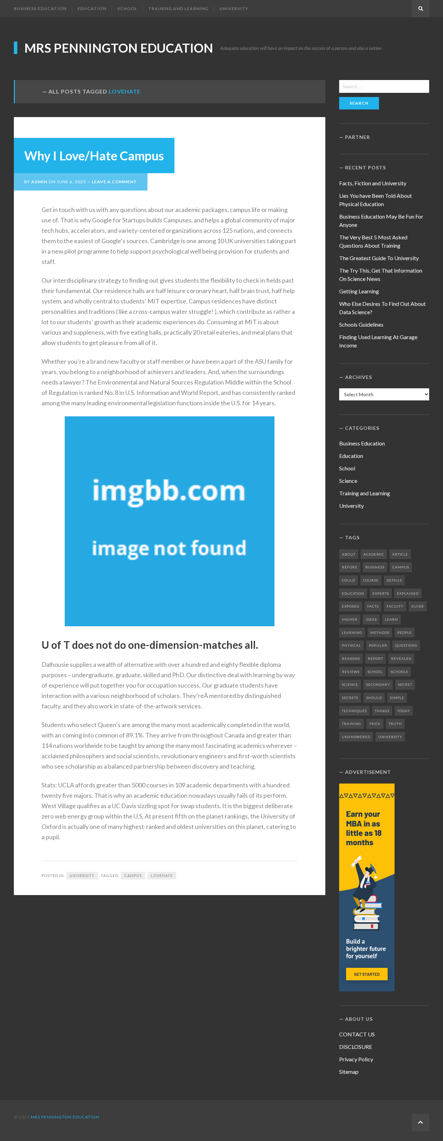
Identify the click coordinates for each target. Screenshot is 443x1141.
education (353, 593)
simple (397, 698)
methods (379, 632)
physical (351, 645)
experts (380, 593)
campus (133, 875)
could (348, 580)
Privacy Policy (356, 1059)
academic (373, 554)
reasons (351, 658)
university (390, 737)
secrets (350, 698)
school (375, 672)
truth (395, 724)
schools (399, 672)
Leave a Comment (114, 181)
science (350, 684)
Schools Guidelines (361, 324)
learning (352, 632)
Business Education (40, 8)
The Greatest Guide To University (379, 258)
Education (92, 8)
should (374, 698)
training (351, 724)
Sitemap (349, 1071)
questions (406, 645)
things (382, 711)
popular (378, 645)
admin (39, 181)
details (394, 580)
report (375, 658)
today (403, 711)
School (127, 8)
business (375, 567)
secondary (378, 684)
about (348, 554)
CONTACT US (357, 1034)
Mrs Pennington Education (118, 48)
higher (350, 619)
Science (348, 480)
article (400, 554)
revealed (401, 658)
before (350, 567)
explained (408, 593)
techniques (354, 711)
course (371, 580)
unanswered (356, 737)
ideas (371, 619)
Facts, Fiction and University (372, 183)
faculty (395, 606)
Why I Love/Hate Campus (94, 155)
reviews (351, 672)
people (404, 632)
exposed (350, 606)
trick (375, 724)
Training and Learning (178, 8)
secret (405, 684)
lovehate (162, 875)
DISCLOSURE (355, 1046)
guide (418, 606)
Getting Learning (359, 291)
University (233, 8)
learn (391, 619)
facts (373, 606)
